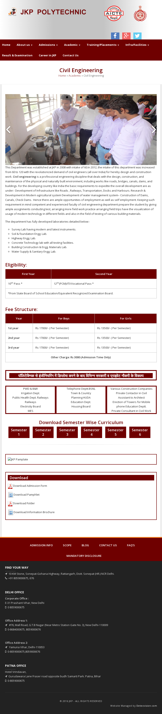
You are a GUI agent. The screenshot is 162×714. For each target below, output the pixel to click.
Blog (85, 545)
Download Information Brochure (34, 512)
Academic (71, 45)
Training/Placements (102, 45)
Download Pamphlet (26, 494)
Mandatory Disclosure (83, 556)
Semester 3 (67, 432)
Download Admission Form (30, 486)
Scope (67, 545)
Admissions (47, 45)
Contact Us (70, 55)
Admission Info (41, 545)
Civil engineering (24, 176)
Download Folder (23, 503)
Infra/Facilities (136, 45)
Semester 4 (92, 432)
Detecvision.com (146, 705)
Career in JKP (47, 55)
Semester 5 (116, 432)
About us (23, 45)
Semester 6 (140, 432)
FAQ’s (131, 545)
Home (62, 75)
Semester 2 (43, 432)
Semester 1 (19, 432)
